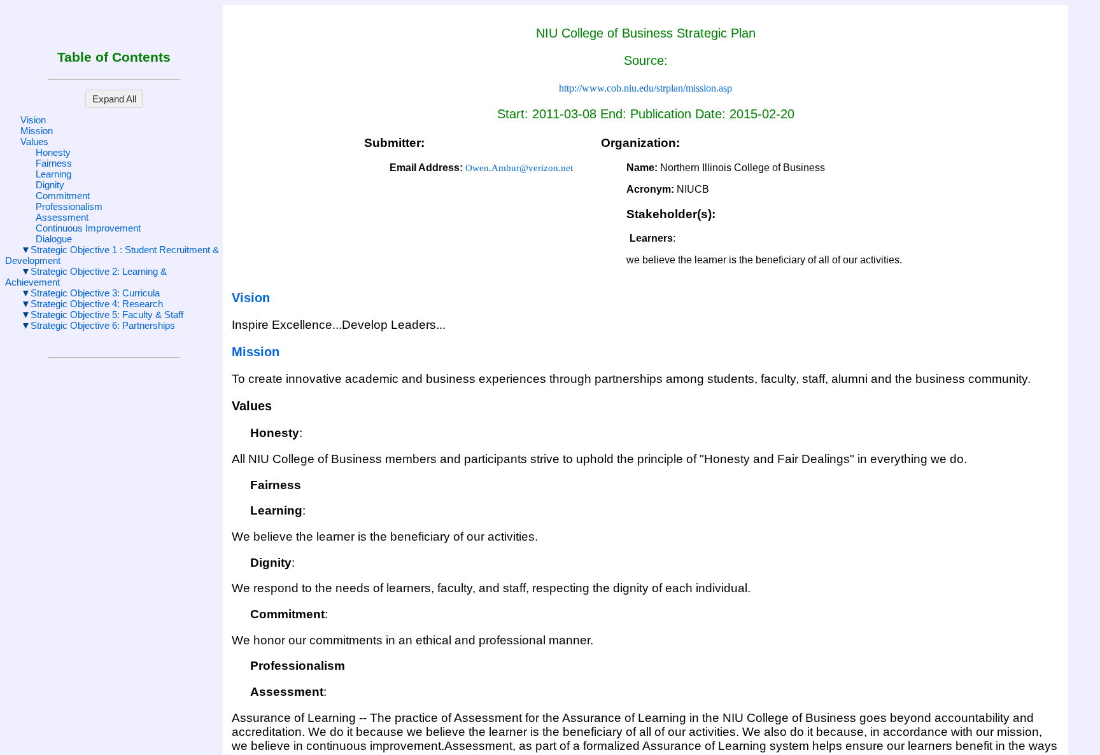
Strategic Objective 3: (95, 292)
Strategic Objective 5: (107, 314)
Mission (36, 130)
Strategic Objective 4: (97, 303)
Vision (33, 119)
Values (34, 141)
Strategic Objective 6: (103, 325)
